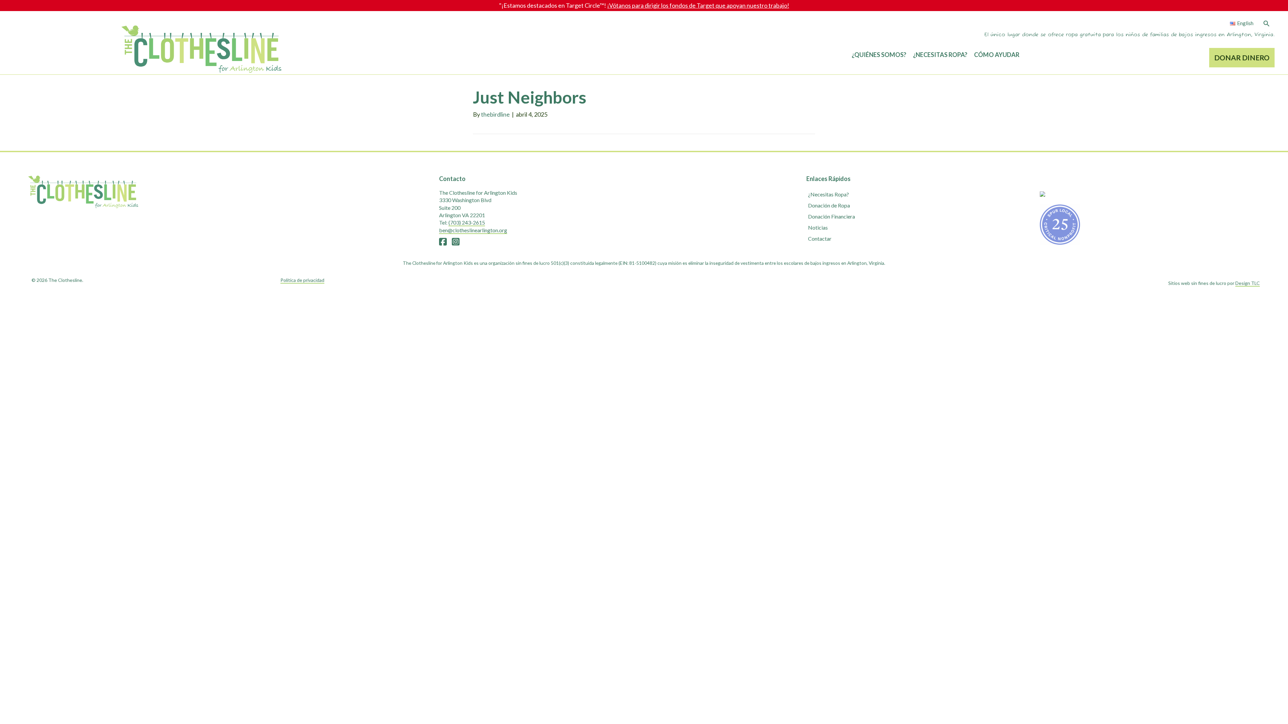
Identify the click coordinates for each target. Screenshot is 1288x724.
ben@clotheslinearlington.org (473, 230)
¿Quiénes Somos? (879, 54)
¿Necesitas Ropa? (940, 54)
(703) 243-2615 (466, 222)
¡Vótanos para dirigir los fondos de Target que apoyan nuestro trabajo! (698, 5)
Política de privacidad (302, 280)
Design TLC (1247, 283)
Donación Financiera (831, 216)
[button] (1266, 23)
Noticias (818, 227)
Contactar (819, 238)
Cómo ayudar (996, 54)
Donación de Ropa (829, 205)
